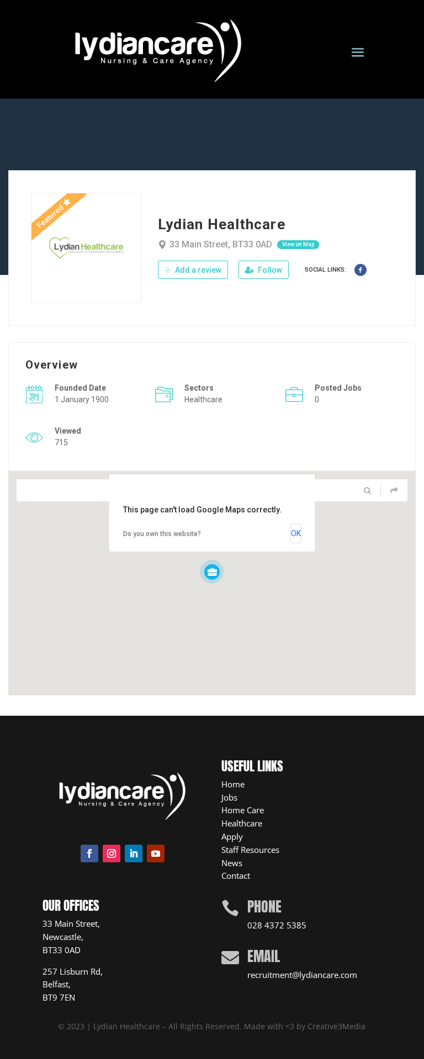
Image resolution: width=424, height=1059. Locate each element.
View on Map (298, 244)
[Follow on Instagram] (111, 853)
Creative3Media (336, 1026)
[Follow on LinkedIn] (133, 853)
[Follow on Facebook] (89, 853)
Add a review (197, 270)
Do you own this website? (162, 534)
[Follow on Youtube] (156, 853)
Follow (269, 270)
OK (296, 533)
